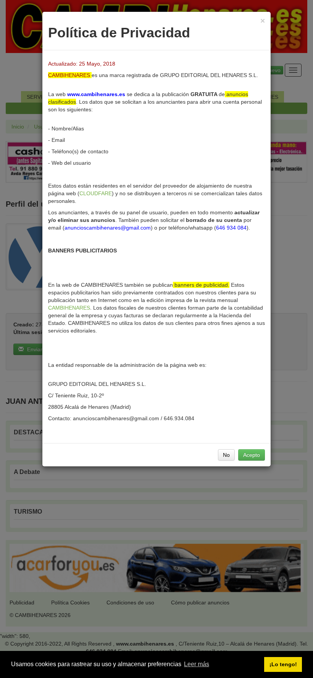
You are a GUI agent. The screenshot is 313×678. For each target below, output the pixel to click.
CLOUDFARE (95, 193)
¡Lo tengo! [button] (283, 664)
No (226, 455)
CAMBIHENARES (69, 308)
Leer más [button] (196, 664)
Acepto (251, 455)
